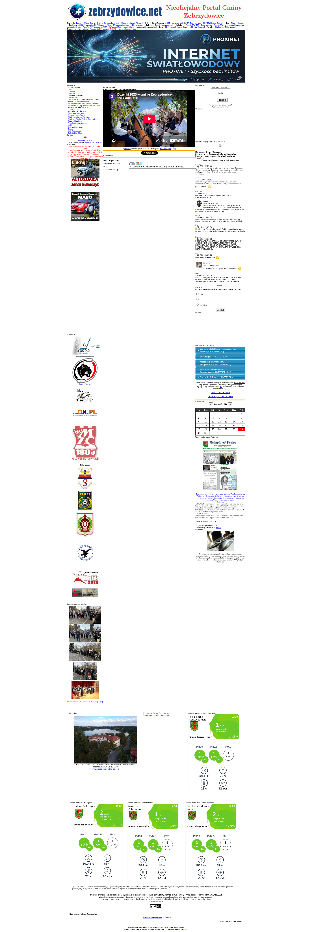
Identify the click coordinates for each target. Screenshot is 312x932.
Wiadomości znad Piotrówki (132, 23)
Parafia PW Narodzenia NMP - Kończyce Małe (102, 27)
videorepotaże (74, 109)
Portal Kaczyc (198, 27)
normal (198, 164)
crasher (127, 149)
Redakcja (220, 498)
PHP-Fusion (144, 927)
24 (206, 429)
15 (241, 421)
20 (226, 425)
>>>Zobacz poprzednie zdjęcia (105, 769)
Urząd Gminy (89, 23)
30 (199, 433)
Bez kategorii (165, 149)
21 (234, 425)
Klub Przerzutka (74, 131)
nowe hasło (224, 107)
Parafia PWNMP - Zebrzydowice (199, 25)
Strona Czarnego (183, 27)
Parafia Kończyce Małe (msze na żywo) (84, 105)
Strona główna (74, 87)
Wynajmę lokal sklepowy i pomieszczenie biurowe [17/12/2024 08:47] (218, 350)
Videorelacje (83, 29)
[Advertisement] (85, 279)
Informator (170, 27)
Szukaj (70, 129)
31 (205, 433)
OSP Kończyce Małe (175, 23)
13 (226, 421)
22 (241, 425)
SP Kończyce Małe (103, 25)
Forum (70, 89)
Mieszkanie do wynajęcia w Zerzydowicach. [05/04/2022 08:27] (215, 363)
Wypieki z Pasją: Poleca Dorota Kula (83, 119)
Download (72, 91)
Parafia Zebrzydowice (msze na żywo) (83, 103)
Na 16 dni (165, 715)
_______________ (84, 404)
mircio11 (198, 191)
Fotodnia (71, 93)
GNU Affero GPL (177, 929)
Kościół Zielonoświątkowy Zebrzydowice (139, 27)
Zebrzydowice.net (74, 23)
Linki (70, 125)
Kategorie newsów (75, 127)
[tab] (220, 350)
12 (219, 421)
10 (206, 421)
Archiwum (220, 285)
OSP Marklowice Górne (212, 23)
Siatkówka (219, 27)
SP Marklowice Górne (122, 25)
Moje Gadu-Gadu (85, 140)
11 (213, 421)
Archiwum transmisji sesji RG (79, 101)
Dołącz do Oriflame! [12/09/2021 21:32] (217, 377)
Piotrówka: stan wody (76, 113)
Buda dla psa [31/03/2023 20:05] (214, 357)
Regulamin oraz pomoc (77, 123)
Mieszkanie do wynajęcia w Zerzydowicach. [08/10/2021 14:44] (215, 370)
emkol (218, 528)
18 (213, 425)
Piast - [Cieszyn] (237, 23)
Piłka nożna (230, 27)
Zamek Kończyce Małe (164, 25)
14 (234, 421)
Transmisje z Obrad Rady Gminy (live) (83, 99)
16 (199, 425)
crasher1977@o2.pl (93, 142)
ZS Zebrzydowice (86, 25)
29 (241, 429)
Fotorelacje (94, 29)
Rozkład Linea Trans (76, 115)
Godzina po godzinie (151, 715)
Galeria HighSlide (75, 133)
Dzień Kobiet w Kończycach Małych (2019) (85, 702)
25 (213, 429)
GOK (147, 23)
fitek (197, 273)
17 (206, 425)
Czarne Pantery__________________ (85, 385)
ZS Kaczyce (137, 25)
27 (226, 429)
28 (234, 429)
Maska (205, 201)
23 (199, 429)
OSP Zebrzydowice (193, 23)
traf (196, 253)
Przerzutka (71, 29)
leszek (198, 225)
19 (219, 425)
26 (219, 429)
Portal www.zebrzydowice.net (152, 917)
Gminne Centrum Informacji (108, 23)
